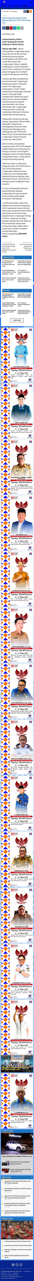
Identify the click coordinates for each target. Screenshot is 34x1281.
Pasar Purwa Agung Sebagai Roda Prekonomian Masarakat (26, 246)
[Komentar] (22, 28)
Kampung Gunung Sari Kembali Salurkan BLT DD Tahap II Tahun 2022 (24, 279)
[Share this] (3, 28)
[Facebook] (24, 11)
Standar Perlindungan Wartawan (9, 1275)
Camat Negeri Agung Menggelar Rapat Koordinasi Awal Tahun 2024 (8, 296)
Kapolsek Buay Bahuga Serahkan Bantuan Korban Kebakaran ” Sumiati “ (9, 272)
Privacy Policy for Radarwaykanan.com (11, 1276)
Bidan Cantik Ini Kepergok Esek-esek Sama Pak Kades (9, 279)
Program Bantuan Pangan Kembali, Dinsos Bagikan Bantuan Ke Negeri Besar (24, 262)
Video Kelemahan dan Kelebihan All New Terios (17, 1156)
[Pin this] (11, 28)
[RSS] (30, 11)
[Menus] (31, 2)
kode (9, 1273)
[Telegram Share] (14, 28)
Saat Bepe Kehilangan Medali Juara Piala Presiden (18, 1241)
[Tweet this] (7, 28)
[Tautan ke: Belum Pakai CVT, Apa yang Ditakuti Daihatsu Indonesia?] (5, 1163)
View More (17, 320)
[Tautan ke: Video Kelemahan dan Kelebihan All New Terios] (17, 1144)
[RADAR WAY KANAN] (4, 2)
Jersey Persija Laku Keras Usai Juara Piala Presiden (18, 1245)
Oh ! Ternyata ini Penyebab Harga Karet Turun (24, 272)
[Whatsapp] (18, 28)
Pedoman (3, 1273)
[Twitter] (27, 11)
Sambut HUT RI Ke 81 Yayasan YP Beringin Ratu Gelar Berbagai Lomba (16, 1068)
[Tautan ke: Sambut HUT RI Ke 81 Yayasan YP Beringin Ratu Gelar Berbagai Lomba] (17, 1063)
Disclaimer (15, 1273)
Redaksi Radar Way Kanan (8, 1278)
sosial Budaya (10, 25)
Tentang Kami (27, 1271)
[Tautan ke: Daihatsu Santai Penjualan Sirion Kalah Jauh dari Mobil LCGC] (5, 1170)
